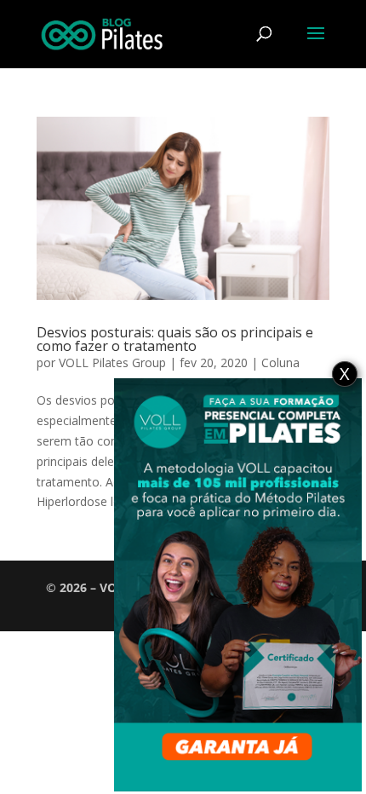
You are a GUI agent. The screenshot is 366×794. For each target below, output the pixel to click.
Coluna (280, 362)
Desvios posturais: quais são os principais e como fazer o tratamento (175, 339)
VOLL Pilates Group (112, 362)
